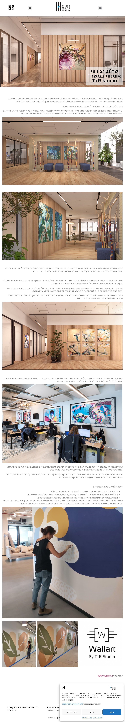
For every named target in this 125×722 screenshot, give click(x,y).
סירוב (92, 712)
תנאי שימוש (52, 717)
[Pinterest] (12, 8)
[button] (63, 687)
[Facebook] (12, 6)
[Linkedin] (9, 8)
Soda (14, 710)
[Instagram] (9, 6)
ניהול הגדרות (71, 712)
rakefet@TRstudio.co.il (57, 710)
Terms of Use (97, 718)
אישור (112, 712)
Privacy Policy (87, 718)
